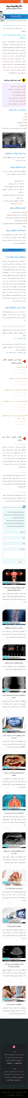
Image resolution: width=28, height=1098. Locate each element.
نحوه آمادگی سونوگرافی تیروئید (16, 98)
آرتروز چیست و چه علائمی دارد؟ (14, 888)
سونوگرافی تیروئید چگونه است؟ (16, 101)
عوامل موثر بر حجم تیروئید (17, 86)
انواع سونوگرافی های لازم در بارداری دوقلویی (14, 774)
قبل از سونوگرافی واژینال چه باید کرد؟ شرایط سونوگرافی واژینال (14, 588)
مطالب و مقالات (15, 26)
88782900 (18, 1080)
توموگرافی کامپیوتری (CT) (14, 926)
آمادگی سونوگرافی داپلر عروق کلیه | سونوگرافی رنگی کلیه (14, 965)
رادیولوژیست (13, 273)
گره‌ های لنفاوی (16, 184)
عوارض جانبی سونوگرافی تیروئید (16, 104)
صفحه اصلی (23, 26)
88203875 (10, 1080)
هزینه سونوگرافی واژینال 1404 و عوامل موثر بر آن (14, 852)
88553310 (10, 1063)
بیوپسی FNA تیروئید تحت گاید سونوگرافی (15, 390)
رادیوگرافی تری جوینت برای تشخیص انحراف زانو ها (14, 696)
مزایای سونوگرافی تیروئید (18, 95)
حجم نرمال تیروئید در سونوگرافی (16, 89)
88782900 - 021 (19, 353)
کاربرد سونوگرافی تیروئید (18, 92)
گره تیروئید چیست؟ (21, 367)
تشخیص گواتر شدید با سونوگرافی (17, 378)
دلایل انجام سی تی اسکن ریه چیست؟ (14, 813)
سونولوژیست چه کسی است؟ (14, 1004)
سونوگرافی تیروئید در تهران (18, 312)
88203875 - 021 (10, 353)
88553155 (18, 1063)
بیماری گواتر (19, 204)
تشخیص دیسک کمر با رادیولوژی (14, 628)
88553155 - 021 (19, 339)
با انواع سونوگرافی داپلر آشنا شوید (14, 663)
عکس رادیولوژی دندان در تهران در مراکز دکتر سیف (14, 736)
